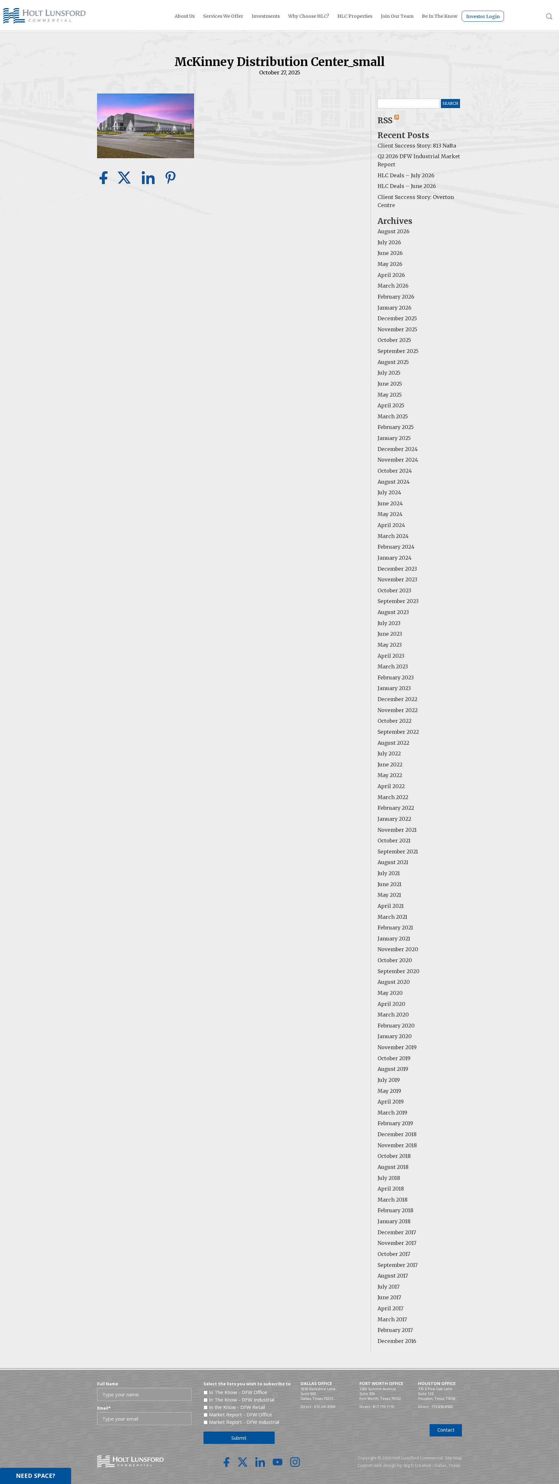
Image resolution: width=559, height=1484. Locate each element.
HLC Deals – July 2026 (406, 175)
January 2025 (394, 438)
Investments (266, 16)
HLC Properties (354, 16)
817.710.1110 (383, 1406)
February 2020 (396, 1025)
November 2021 (397, 830)
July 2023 (389, 623)
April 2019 (391, 1101)
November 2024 (398, 459)
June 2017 (389, 1297)
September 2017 (398, 1265)
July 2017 (389, 1286)
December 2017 (397, 1232)
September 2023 (398, 601)
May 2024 (390, 514)
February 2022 (396, 808)
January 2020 (395, 1036)
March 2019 (392, 1112)
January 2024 (394, 558)
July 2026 (389, 242)
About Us (185, 16)
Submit (239, 1438)
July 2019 (389, 1080)
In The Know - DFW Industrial (241, 1399)
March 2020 (393, 1014)
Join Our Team (397, 16)
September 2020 (399, 971)
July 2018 (389, 1178)
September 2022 (398, 732)
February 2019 (395, 1123)
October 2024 (395, 470)
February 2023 (396, 677)
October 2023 (394, 590)
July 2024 (389, 492)
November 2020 (398, 949)
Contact (446, 1429)
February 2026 (396, 296)
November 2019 (397, 1047)
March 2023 (393, 666)
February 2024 (396, 547)
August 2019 (393, 1069)
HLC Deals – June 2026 (407, 186)
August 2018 (393, 1167)
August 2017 (393, 1275)
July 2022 (389, 753)
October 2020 (395, 960)
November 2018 (397, 1145)
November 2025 (397, 329)
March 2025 (393, 416)
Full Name (107, 1384)
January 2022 (394, 819)
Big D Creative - (419, 1465)
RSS (386, 120)
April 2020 (391, 1004)
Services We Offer (223, 16)
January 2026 (394, 307)
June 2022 (390, 764)
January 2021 (394, 938)
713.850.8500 (442, 1406)
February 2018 (395, 1210)
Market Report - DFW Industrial (244, 1422)
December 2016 (397, 1341)
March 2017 (392, 1319)
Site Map (453, 1458)
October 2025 (394, 340)
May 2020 (390, 993)
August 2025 (393, 362)
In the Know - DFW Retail (237, 1407)
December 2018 (397, 1134)
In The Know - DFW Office (238, 1392)
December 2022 (397, 699)
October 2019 (394, 1058)
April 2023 (391, 656)
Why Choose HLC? (308, 16)
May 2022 (390, 775)
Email (104, 1408)
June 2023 (390, 634)
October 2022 (394, 721)
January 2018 (394, 1221)
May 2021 (389, 895)
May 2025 (390, 394)
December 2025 (397, 318)
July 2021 (389, 873)
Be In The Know (439, 16)
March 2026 (393, 285)
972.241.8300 (324, 1406)
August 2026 (394, 231)
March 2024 (393, 536)
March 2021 (392, 917)
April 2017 (390, 1308)
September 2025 (398, 351)
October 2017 (394, 1254)
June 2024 (390, 503)
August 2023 (393, 612)
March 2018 (393, 1199)
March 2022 (393, 797)
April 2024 (391, 525)
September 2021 (398, 851)
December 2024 (398, 449)
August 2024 (394, 481)
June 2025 (390, 383)
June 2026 (390, 253)
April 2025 (391, 405)
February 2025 (396, 427)
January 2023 (394, 688)
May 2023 (390, 645)
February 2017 (395, 1330)
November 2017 (397, 1243)
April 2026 (391, 275)
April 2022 (391, 786)
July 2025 (389, 372)
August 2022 (393, 743)
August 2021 (393, 862)
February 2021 (395, 927)
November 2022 (398, 710)
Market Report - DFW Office (240, 1414)
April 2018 (391, 1188)
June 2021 (389, 884)
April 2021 (391, 906)
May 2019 (389, 1091)
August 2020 (394, 982)
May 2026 (390, 264)
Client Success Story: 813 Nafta (417, 145)
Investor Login (483, 16)
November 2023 (397, 579)
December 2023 (397, 569)
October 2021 (394, 840)
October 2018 (394, 1156)
